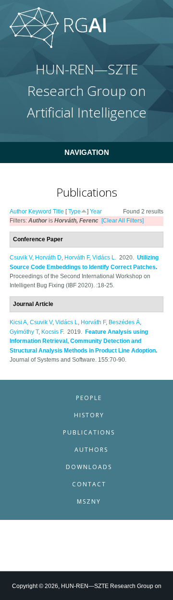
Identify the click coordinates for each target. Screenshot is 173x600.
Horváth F (76, 257)
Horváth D (48, 257)
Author (18, 211)
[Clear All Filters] (122, 220)
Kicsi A (18, 322)
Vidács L (103, 257)
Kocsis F (52, 332)
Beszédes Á (124, 322)
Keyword (39, 211)
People (89, 398)
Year (96, 211)
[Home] (58, 46)
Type (74, 211)
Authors (91, 450)
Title (58, 211)
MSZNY (89, 501)
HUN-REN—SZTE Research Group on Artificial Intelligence (87, 91)
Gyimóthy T (24, 332)
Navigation (86, 152)
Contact (89, 484)
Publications (89, 432)
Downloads (89, 467)
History (89, 415)
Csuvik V (21, 257)
